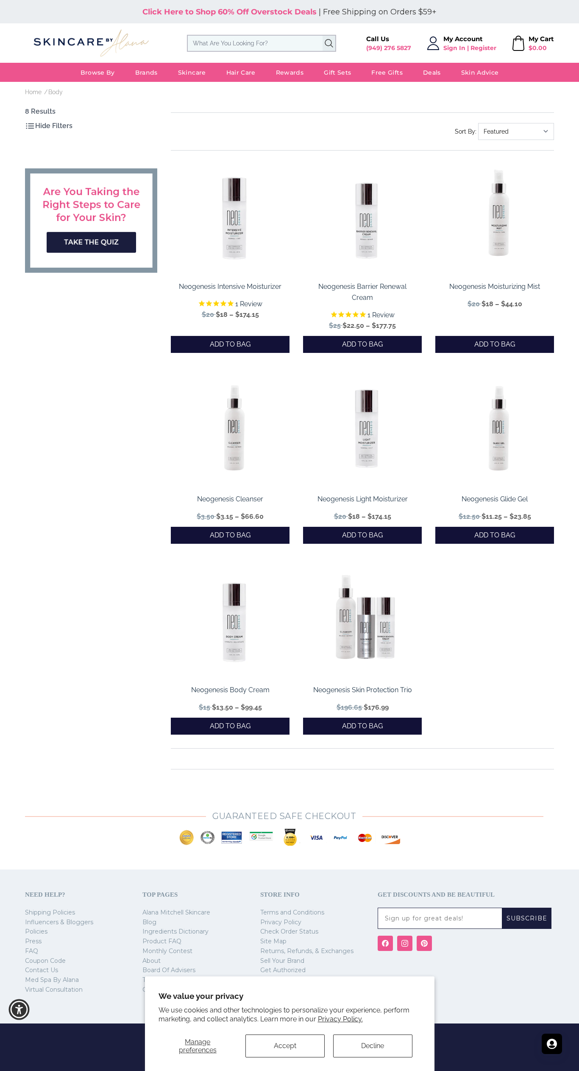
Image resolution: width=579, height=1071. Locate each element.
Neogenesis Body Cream (230, 690)
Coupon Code (45, 961)
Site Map (273, 941)
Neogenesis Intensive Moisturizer (230, 286)
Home (33, 92)
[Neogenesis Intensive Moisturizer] (234, 217)
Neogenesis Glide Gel (495, 499)
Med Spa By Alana (52, 980)
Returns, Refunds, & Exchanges (307, 951)
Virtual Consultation (54, 989)
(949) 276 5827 (388, 48)
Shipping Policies (50, 912)
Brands (146, 72)
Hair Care (241, 72)
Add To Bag (230, 344)
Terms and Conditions (292, 912)
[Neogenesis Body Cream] (234, 621)
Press (33, 941)
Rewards (289, 72)
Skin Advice (480, 72)
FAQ (31, 951)
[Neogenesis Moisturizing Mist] (498, 217)
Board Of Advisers (168, 970)
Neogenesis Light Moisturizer (362, 499)
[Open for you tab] (552, 1044)
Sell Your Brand (282, 961)
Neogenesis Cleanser (230, 499)
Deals (432, 72)
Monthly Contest (167, 951)
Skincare (192, 72)
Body (55, 92)
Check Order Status (289, 931)
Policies (36, 931)
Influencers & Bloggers (59, 922)
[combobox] (261, 43)
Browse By (98, 72)
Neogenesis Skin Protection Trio (362, 690)
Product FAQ (161, 941)
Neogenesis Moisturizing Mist (494, 286)
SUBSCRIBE (527, 918)
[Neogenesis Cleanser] (234, 430)
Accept (285, 1046)
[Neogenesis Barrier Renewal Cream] (366, 217)
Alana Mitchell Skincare (176, 912)
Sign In (454, 48)
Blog (149, 922)
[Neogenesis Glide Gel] (498, 430)
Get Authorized (283, 970)
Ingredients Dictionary (175, 931)
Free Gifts (387, 72)
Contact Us (41, 970)
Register (483, 48)
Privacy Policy (280, 922)
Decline (372, 1046)
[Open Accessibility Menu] (19, 1009)
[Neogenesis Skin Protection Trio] (366, 621)
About (151, 961)
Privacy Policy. (340, 1019)
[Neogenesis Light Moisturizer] (366, 430)
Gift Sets (337, 72)
